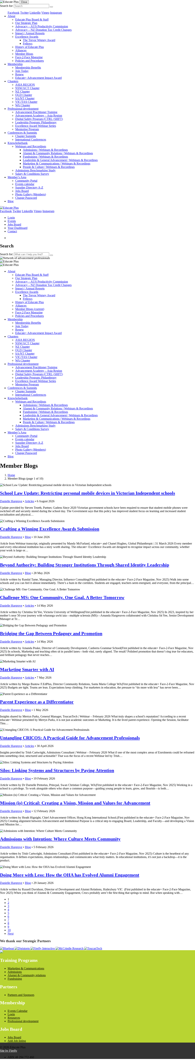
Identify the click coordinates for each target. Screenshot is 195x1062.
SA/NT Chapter (24, 98)
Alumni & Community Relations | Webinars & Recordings (58, 153)
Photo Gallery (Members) (30, 194)
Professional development (23, 108)
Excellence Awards (26, 36)
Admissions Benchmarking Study (35, 170)
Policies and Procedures (29, 60)
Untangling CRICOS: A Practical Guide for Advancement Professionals (70, 737)
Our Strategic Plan (26, 23)
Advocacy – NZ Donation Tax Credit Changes (43, 29)
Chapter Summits (25, 136)
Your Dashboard (17, 228)
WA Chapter (22, 105)
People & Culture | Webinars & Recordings (49, 167)
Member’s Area (17, 177)
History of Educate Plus (29, 47)
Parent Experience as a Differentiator (37, 701)
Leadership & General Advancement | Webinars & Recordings (60, 160)
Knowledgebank (18, 143)
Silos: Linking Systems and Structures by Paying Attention (57, 770)
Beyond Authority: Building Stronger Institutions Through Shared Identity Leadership (84, 564)
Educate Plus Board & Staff (32, 19)
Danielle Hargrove (11, 501)
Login (11, 217)
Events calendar (24, 184)
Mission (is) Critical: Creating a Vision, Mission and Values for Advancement (75, 802)
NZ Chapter (22, 91)
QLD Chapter (23, 95)
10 (9, 930)
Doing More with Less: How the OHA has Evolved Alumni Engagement (69, 874)
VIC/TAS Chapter (26, 101)
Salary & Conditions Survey (32, 173)
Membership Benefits (28, 67)
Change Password (26, 197)
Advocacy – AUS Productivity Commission (41, 26)
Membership (15, 64)
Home (11, 475)
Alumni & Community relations (27, 975)
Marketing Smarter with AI (27, 669)
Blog (11, 201)
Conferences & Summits (22, 132)
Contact (12, 231)
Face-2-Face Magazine (29, 57)
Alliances (20, 50)
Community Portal (26, 180)
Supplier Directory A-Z (29, 187)
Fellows (27, 43)
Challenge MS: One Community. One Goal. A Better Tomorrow (62, 597)
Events (12, 221)
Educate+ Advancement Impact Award (38, 77)
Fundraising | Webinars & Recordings (45, 156)
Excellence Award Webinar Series (35, 125)
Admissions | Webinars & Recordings (45, 149)
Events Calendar (17, 1010)
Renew (19, 74)
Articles (29, 501)
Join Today (22, 71)
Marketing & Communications (26, 968)
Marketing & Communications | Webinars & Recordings (56, 163)
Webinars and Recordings (30, 146)
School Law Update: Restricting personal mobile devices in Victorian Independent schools (87, 493)
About (11, 16)
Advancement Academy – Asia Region (38, 115)
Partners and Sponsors (21, 994)
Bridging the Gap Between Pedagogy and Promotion (51, 633)
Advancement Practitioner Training (36, 112)
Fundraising (15, 978)
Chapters (13, 81)
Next (11, 933)
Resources (14, 1017)
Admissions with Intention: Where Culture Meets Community (60, 838)
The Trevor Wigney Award (39, 40)
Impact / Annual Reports (30, 33)
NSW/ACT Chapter (27, 88)
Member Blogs (24, 53)
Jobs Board (22, 191)
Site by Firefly (8, 1050)
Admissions (15, 971)
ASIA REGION (25, 84)
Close (24, 2)
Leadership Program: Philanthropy (36, 122)
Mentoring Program (27, 129)
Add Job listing (17, 1040)
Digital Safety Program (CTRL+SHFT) (39, 119)
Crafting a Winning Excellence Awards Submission (49, 528)
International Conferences (30, 139)
